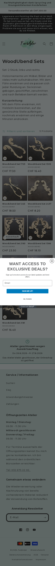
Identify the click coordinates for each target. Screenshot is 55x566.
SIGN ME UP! (27, 291)
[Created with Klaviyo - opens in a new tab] (27, 306)
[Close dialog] (52, 261)
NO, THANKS (27, 299)
